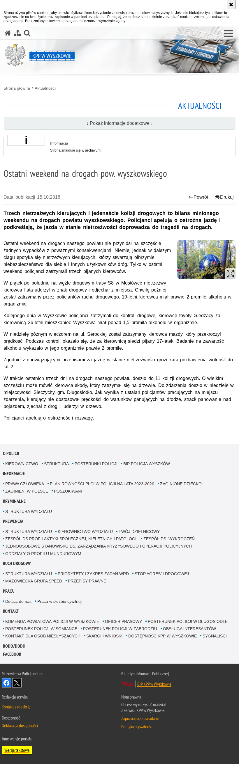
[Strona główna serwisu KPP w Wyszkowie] (8, 33)
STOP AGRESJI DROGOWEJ (162, 573)
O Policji (11, 453)
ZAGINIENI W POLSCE (26, 491)
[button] (228, 34)
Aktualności (45, 88)
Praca (8, 591)
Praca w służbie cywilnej (59, 601)
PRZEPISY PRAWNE (87, 581)
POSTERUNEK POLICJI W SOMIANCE (41, 628)
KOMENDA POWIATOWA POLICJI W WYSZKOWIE (52, 621)
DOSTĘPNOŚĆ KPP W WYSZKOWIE (162, 636)
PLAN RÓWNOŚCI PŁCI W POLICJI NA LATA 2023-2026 (102, 484)
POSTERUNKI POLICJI (96, 463)
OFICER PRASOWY (123, 621)
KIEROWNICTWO (21, 463)
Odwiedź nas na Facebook (6, 682)
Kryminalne (14, 501)
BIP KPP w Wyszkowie (154, 684)
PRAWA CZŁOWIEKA (24, 484)
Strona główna (16, 88)
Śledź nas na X (17, 682)
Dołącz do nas (18, 601)
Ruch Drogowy (17, 563)
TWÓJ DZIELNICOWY (139, 531)
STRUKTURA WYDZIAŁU (28, 511)
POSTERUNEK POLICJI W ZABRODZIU (120, 628)
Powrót (201, 197)
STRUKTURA (56, 463)
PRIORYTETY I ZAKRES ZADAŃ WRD (93, 573)
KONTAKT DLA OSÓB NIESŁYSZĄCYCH (42, 636)
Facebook (12, 654)
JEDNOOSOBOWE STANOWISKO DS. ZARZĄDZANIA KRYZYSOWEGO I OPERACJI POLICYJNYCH (98, 546)
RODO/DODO (14, 646)
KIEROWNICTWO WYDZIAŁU (85, 531)
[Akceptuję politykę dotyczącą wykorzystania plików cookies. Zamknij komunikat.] (231, 4)
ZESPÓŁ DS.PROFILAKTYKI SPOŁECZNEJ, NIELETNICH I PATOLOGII (71, 538)
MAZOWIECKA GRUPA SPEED (33, 581)
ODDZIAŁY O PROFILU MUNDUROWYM (43, 553)
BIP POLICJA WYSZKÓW (146, 463)
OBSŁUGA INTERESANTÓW (189, 628)
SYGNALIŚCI (215, 636)
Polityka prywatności (137, 726)
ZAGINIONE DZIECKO (181, 484)
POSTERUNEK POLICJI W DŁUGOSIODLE (188, 621)
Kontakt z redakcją (16, 707)
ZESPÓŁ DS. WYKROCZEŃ (169, 538)
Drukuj (227, 197)
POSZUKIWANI (68, 491)
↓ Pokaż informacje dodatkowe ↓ (119, 123)
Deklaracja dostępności (20, 725)
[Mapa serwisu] (17, 33)
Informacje (14, 473)
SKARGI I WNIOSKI (104, 636)
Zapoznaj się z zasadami (140, 718)
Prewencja (13, 521)
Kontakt (11, 611)
